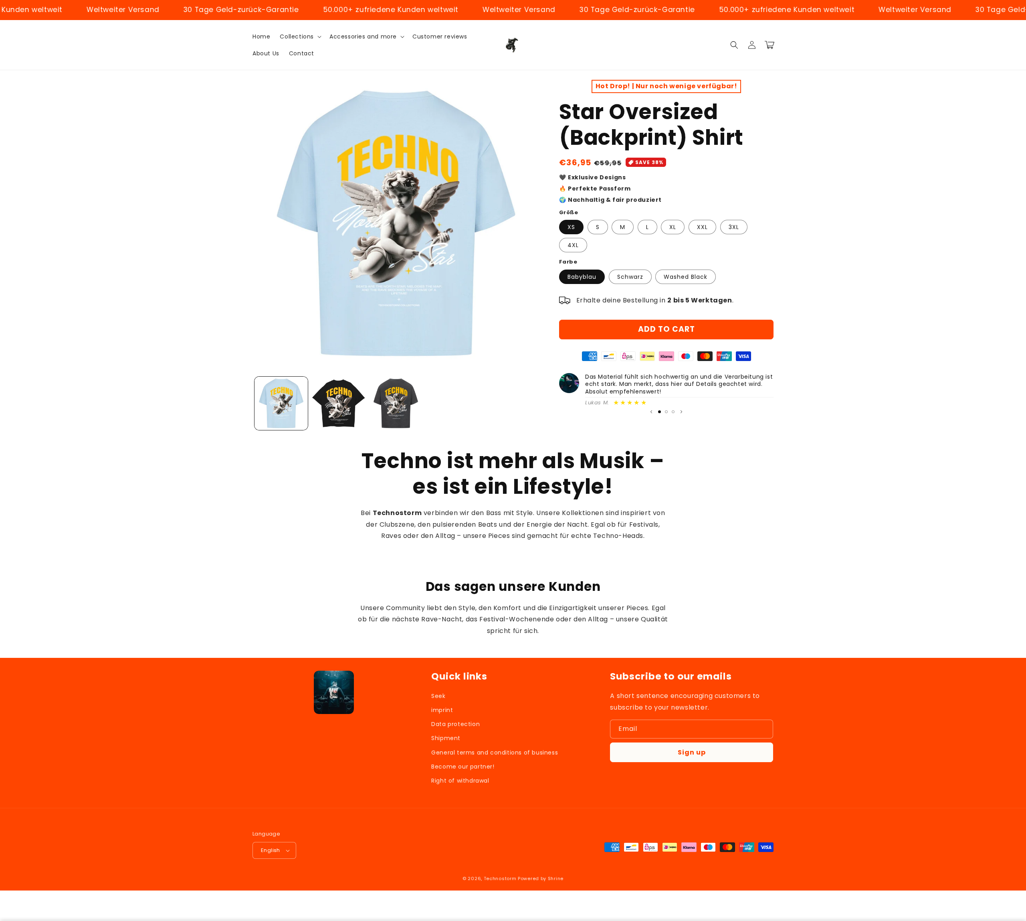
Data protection (455, 724)
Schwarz (630, 277)
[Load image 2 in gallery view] (338, 403)
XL (672, 227)
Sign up (692, 752)
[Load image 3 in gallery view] (395, 403)
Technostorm (500, 878)
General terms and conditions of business (494, 753)
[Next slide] (681, 412)
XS (571, 227)
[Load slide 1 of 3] (659, 411)
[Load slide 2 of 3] (666, 411)
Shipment (445, 738)
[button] (300, 36)
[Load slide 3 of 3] (673, 411)
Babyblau (582, 277)
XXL (702, 227)
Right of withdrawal (460, 781)
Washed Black (685, 277)
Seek (438, 696)
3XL (734, 227)
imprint (442, 710)
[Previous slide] (651, 412)
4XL (573, 245)
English (270, 850)
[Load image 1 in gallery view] (281, 403)
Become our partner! (462, 767)
